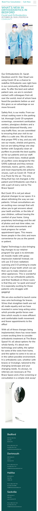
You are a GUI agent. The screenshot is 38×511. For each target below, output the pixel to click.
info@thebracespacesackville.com (14, 506)
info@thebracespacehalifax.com (14, 487)
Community (6, 19)
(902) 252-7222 (14, 503)
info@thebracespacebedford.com (14, 449)
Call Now (27, 2)
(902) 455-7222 (14, 445)
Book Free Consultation (11, 2)
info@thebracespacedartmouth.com (14, 468)
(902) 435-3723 (14, 464)
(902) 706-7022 (14, 484)
